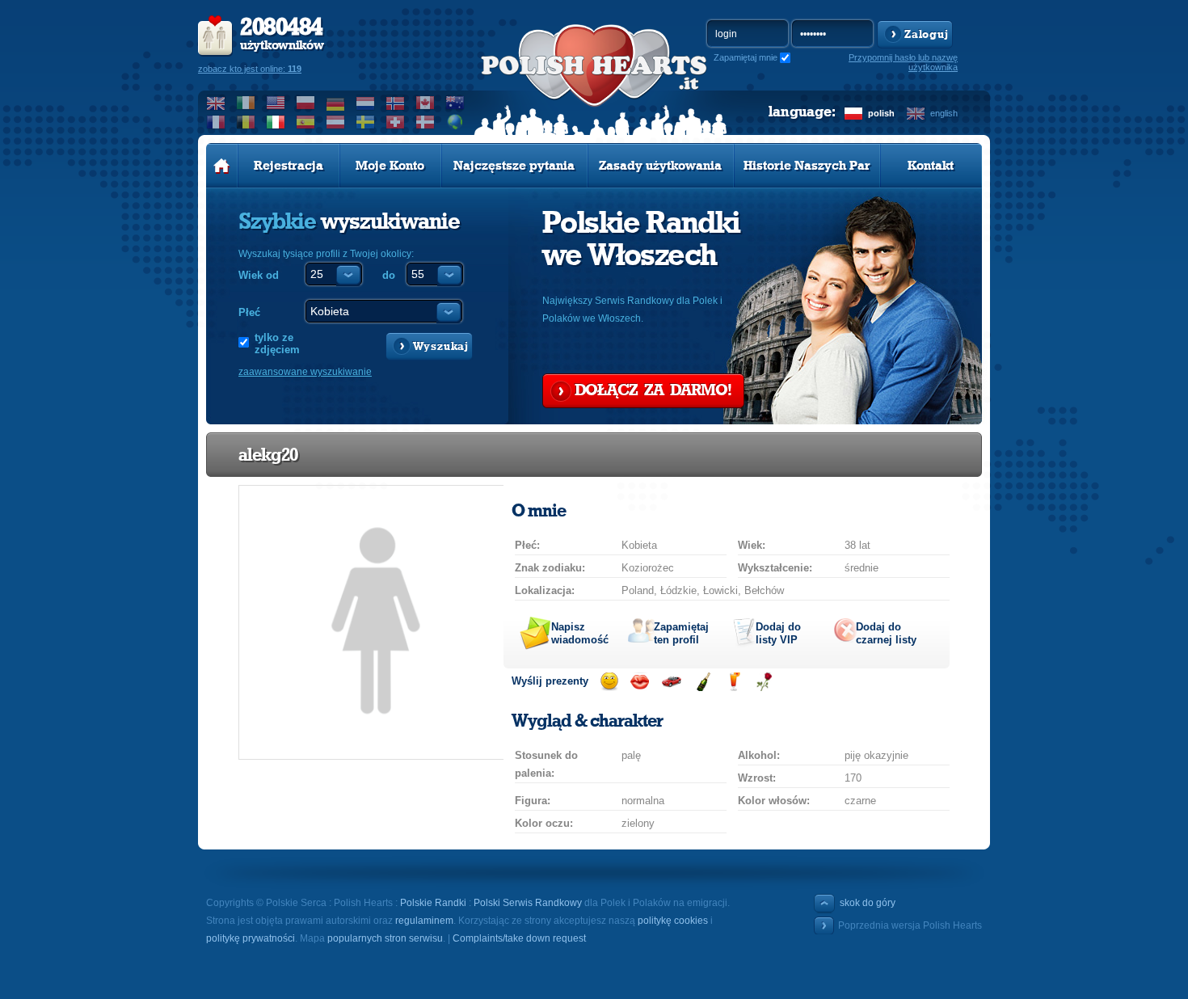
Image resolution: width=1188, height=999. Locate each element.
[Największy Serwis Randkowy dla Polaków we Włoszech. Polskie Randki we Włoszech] (594, 81)
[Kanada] (425, 103)
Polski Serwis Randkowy (528, 902)
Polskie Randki (433, 902)
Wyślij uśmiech (609, 681)
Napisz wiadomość (580, 633)
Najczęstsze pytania (514, 165)
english (944, 113)
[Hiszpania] (306, 122)
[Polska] (306, 103)
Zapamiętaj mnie (745, 57)
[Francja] (216, 122)
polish (881, 113)
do (388, 275)
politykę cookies (673, 920)
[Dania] (425, 122)
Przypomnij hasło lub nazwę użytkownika (903, 62)
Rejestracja (288, 165)
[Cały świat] (455, 122)
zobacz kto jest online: (249, 69)
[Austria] (336, 122)
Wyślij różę (764, 681)
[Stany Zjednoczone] (276, 103)
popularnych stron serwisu (385, 938)
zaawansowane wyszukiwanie (305, 371)
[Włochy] (276, 122)
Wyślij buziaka (639, 681)
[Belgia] (246, 122)
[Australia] (455, 103)
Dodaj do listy (778, 633)
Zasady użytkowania (660, 165)
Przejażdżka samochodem (671, 681)
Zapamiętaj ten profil (681, 633)
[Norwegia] (395, 103)
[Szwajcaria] (395, 122)
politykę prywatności (250, 938)
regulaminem (424, 920)
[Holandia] (366, 103)
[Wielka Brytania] (216, 103)
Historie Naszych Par (807, 165)
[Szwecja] (366, 122)
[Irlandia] (246, 103)
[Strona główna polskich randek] (222, 165)
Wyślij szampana (702, 681)
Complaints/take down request (519, 938)
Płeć (249, 312)
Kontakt (931, 165)
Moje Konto (390, 165)
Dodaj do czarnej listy (886, 633)
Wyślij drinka (733, 681)
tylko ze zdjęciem (277, 343)
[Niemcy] (336, 103)
